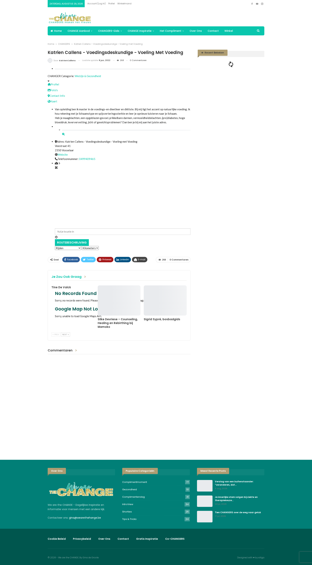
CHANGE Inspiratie (139, 31)
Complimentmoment (134, 482)
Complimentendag (133, 497)
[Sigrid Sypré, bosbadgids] (165, 300)
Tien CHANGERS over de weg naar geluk (238, 512)
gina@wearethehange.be (85, 518)
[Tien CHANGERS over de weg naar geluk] (205, 516)
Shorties (127, 511)
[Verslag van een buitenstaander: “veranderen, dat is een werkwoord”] (205, 486)
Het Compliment (170, 31)
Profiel (111, 3)
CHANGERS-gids (108, 31)
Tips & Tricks (129, 519)
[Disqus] (119, 404)
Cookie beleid (57, 539)
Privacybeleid (82, 539)
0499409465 (87, 158)
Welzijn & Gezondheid (88, 76)
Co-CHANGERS (175, 539)
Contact (213, 31)
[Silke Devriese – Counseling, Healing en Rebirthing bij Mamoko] (119, 300)
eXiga (261, 557)
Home (58, 31)
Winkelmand (124, 3)
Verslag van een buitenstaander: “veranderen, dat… (234, 483)
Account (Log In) (96, 3)
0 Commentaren (138, 60)
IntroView (127, 504)
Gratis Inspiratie (147, 539)
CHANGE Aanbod (79, 31)
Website (63, 154)
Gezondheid (129, 489)
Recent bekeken (214, 52)
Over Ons (196, 31)
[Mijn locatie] (122, 237)
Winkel (228, 31)
